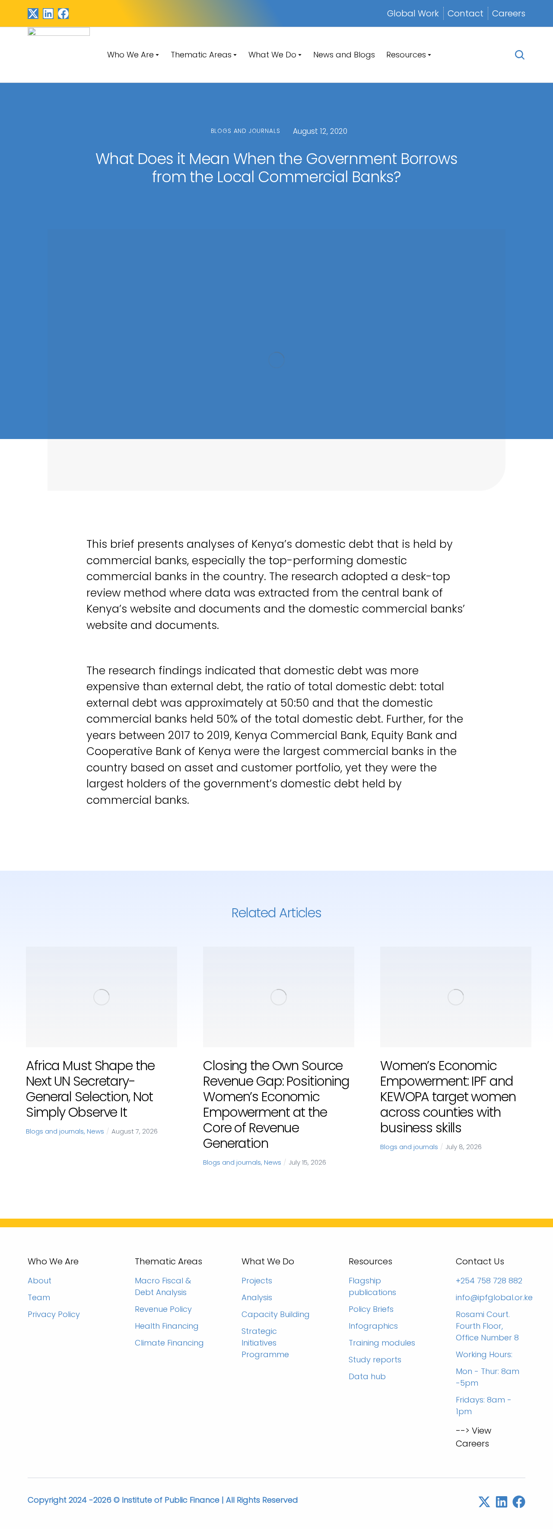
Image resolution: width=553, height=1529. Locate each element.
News (95, 1131)
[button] (13, 1056)
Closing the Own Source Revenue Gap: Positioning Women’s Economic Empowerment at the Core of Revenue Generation (276, 1104)
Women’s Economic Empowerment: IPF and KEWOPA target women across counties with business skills (448, 1096)
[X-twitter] (33, 13)
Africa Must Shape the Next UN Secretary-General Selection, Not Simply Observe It (90, 1088)
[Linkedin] (48, 13)
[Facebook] (63, 13)
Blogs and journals (55, 1131)
